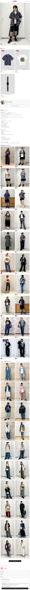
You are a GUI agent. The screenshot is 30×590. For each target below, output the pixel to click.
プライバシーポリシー (3, 578)
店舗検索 (2, 574)
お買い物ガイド (2, 572)
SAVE (15, 588)
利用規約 (2, 576)
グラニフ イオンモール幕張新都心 (8, 102)
